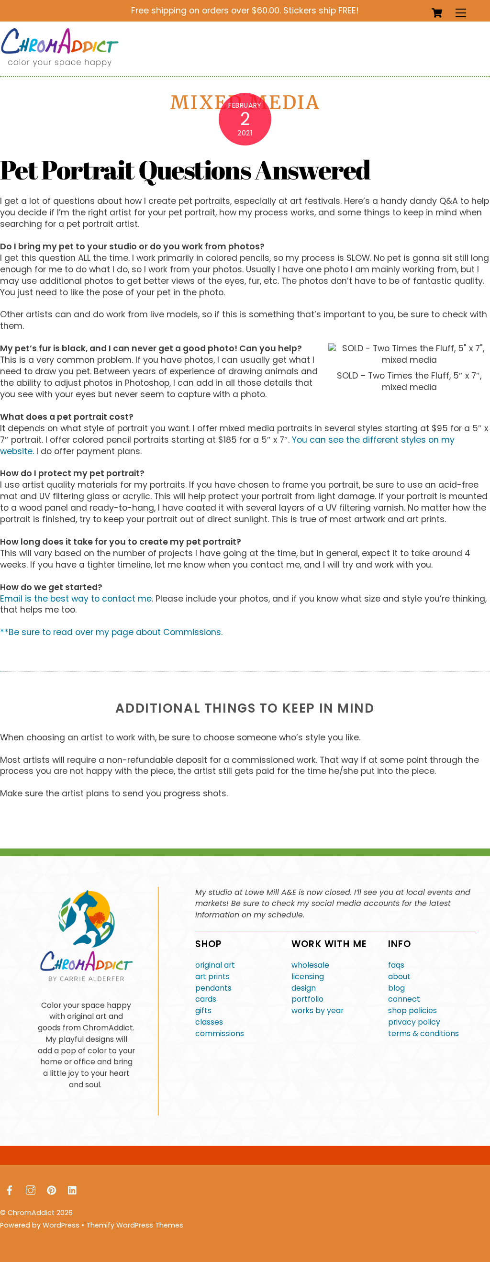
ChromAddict (31, 1212)
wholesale (310, 965)
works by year (317, 1010)
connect (404, 999)
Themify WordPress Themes (134, 1225)
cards (205, 999)
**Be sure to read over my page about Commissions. (111, 632)
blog (396, 988)
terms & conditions (423, 1033)
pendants (213, 988)
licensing (307, 976)
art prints (212, 976)
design (303, 988)
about (399, 976)
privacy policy (414, 1021)
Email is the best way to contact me (76, 598)
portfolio (307, 999)
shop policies (412, 1010)
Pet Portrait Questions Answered (185, 169)
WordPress (61, 1225)
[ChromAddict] (60, 65)
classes (209, 1021)
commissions (219, 1033)
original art (215, 965)
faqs (396, 965)
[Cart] (436, 12)
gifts (203, 1010)
